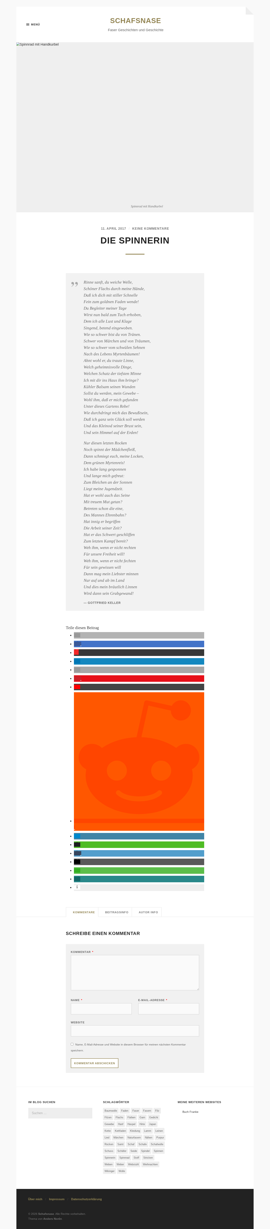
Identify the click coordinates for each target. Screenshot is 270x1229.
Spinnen (158, 1150)
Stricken (148, 1157)
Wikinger (109, 1171)
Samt (120, 1144)
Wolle (122, 1171)
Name (76, 1000)
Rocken (109, 1144)
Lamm (147, 1130)
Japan (152, 1124)
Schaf (131, 1144)
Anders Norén (52, 1218)
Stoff (136, 1157)
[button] (77, 635)
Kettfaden (120, 1130)
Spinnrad (124, 1157)
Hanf (120, 1124)
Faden (124, 1110)
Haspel (131, 1124)
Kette (108, 1130)
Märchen (118, 1137)
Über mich (35, 1199)
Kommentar (82, 952)
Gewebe (109, 1124)
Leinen (159, 1130)
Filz (157, 1110)
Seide (133, 1150)
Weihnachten (150, 1164)
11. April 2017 (113, 228)
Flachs (119, 1117)
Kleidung (135, 1130)
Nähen (148, 1137)
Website (78, 1022)
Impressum (56, 1199)
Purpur (160, 1137)
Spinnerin (110, 1157)
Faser (135, 1110)
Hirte (142, 1124)
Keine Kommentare (150, 228)
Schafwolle (157, 1144)
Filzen (108, 1117)
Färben (131, 1117)
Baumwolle (111, 1110)
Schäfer (121, 1150)
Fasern (147, 1110)
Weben (108, 1164)
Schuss (109, 1150)
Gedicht (153, 1117)
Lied (107, 1137)
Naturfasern (134, 1137)
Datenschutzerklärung (86, 1199)
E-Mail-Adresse (152, 1000)
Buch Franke (190, 1111)
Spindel (145, 1150)
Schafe (143, 1144)
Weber (120, 1164)
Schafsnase (135, 21)
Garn (142, 1117)
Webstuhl (133, 1164)
